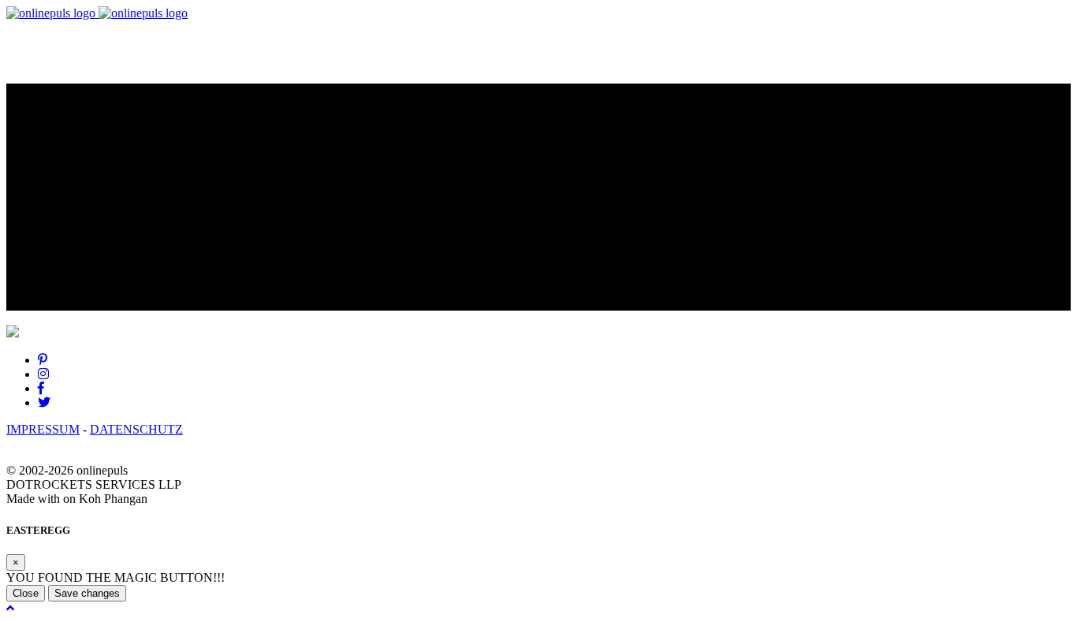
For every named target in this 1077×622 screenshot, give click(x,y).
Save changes (87, 593)
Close (26, 593)
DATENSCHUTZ (136, 429)
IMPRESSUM (43, 429)
